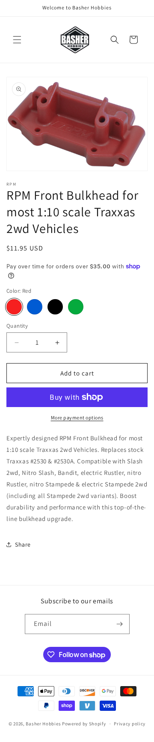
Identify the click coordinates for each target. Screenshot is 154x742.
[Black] (55, 306)
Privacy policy (129, 724)
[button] (17, 39)
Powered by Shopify (84, 724)
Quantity (17, 325)
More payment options (77, 417)
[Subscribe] (119, 624)
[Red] (14, 306)
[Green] (75, 306)
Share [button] (23, 544)
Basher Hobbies (44, 724)
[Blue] (34, 306)
